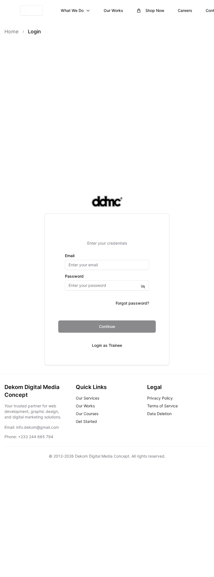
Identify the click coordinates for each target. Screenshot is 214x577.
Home (11, 31)
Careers (185, 10)
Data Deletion (159, 413)
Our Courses (87, 413)
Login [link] (34, 31)
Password (74, 276)
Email (69, 256)
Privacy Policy (160, 398)
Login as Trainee (107, 345)
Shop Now (154, 10)
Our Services (87, 398)
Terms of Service (162, 405)
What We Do (72, 10)
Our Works (113, 10)
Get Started (86, 421)
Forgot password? (132, 303)
